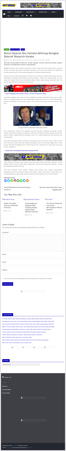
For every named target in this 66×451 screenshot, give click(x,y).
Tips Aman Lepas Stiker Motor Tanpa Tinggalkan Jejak (50, 188)
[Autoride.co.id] (6, 377)
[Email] (18, 180)
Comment (5, 232)
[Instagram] (14, 180)
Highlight (7, 49)
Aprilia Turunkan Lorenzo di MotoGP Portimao (11, 205)
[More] (27, 180)
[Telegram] (24, 180)
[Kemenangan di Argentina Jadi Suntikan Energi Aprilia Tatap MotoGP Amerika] (31, 199)
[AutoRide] (4, 14)
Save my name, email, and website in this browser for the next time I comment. (28, 278)
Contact (16, 16)
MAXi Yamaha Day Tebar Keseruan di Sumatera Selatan (17, 337)
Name (4, 254)
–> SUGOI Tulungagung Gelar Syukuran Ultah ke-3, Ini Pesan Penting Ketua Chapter (25, 93)
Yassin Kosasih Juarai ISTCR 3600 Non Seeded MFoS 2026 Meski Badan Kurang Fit (24, 332)
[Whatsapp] (11, 180)
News (9, 12)
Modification (43, 12)
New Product (30, 12)
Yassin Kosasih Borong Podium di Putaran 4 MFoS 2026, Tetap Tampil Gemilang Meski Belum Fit (28, 324)
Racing (53, 12)
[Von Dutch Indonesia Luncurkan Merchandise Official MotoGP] (49, 199)
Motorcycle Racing (15, 49)
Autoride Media (6, 389)
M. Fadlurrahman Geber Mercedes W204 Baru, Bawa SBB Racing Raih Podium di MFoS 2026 (27, 318)
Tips (8, 16)
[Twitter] (8, 180)
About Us (4, 386)
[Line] (21, 180)
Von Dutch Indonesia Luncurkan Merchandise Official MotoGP (54, 206)
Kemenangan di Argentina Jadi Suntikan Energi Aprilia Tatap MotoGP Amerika (31, 207)
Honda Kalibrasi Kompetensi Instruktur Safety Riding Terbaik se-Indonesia (22, 334)
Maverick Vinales (29, 60)
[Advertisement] (33, 34)
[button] (11, 12)
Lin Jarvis (23, 60)
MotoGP (48, 60)
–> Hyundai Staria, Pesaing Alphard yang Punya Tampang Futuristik (21, 150)
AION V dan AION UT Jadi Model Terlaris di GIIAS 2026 (16, 342)
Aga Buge (16, 60)
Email (4, 262)
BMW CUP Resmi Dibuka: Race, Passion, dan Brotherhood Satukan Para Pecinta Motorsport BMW (28, 326)
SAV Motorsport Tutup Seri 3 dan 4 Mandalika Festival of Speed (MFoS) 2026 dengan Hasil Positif (28, 321)
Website (4, 270)
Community (18, 12)
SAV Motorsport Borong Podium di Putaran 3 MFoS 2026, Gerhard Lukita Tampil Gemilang (26, 329)
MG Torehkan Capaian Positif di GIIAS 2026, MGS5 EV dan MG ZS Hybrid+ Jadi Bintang (25, 340)
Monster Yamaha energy (39, 60)
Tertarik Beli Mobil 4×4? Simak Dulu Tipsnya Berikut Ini (17, 188)
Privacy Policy (6, 393)
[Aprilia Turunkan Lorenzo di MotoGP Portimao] (8, 199)
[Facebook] (5, 180)
